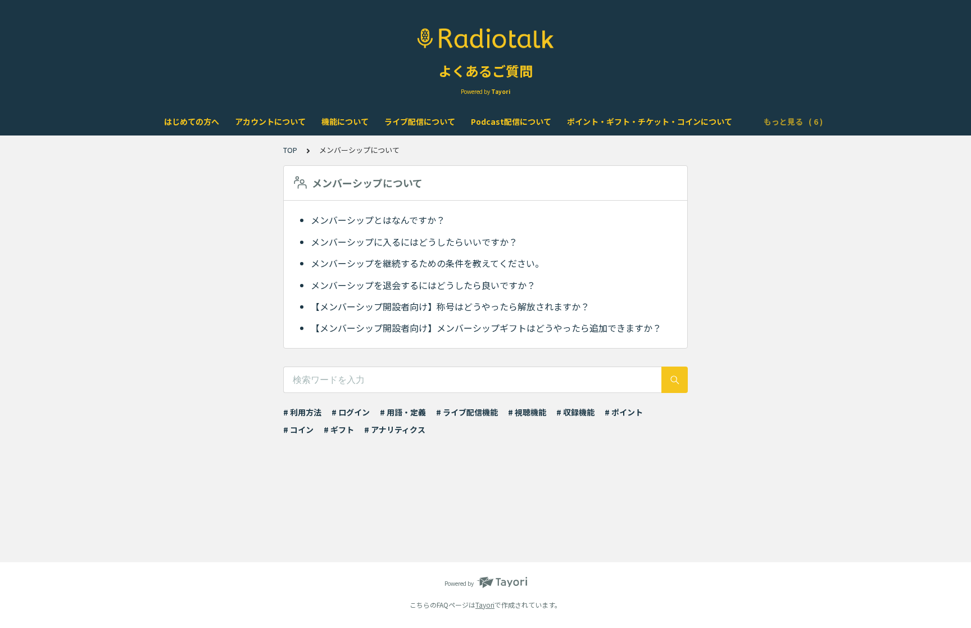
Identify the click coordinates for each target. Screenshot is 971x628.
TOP (290, 149)
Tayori (484, 604)
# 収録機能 (575, 412)
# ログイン (351, 412)
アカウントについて (270, 121)
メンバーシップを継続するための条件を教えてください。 (427, 263)
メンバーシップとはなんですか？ (378, 220)
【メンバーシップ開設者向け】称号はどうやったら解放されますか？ (450, 306)
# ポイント (624, 412)
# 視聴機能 (527, 412)
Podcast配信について (511, 121)
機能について (345, 121)
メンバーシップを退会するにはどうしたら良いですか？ (423, 285)
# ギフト (339, 429)
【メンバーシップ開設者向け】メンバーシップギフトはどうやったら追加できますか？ (486, 328)
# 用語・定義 (403, 412)
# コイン (298, 429)
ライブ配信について (419, 121)
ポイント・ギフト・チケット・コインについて (649, 121)
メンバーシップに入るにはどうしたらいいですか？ (414, 242)
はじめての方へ (191, 121)
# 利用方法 (302, 412)
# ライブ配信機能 (467, 412)
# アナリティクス (394, 429)
